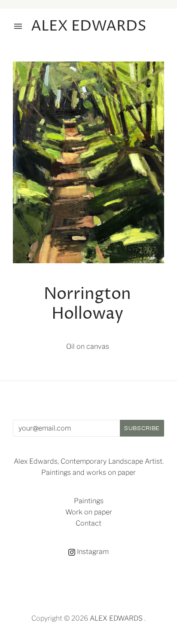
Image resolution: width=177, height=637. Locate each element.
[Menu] (18, 26)
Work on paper (88, 512)
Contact (88, 523)
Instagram (92, 552)
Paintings (89, 501)
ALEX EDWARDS (116, 618)
